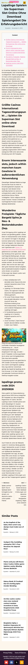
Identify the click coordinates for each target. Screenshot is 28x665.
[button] (24, 2)
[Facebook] (11, 662)
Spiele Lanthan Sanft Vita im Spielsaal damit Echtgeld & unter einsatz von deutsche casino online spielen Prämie (7, 491)
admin (8, 28)
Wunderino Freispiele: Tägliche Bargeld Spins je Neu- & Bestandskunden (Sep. (15, 59)
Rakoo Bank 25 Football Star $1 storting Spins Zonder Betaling (13, 584)
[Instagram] (22, 662)
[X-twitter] (16, 662)
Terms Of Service (20, 653)
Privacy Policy (7, 653)
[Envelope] (6, 662)
